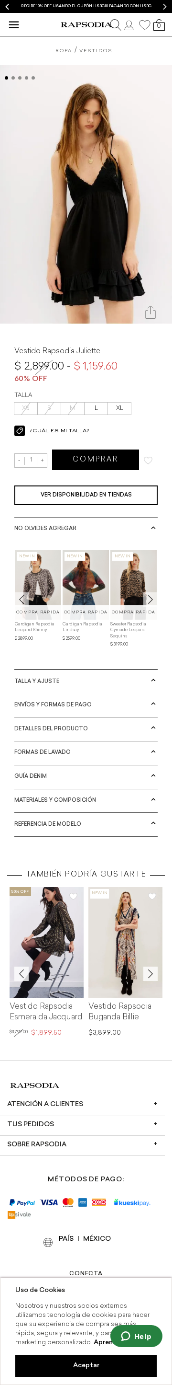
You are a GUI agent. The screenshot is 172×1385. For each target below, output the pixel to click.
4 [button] (26, 78)
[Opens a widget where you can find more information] (136, 1337)
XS (26, 408)
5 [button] (33, 78)
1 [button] (6, 78)
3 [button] (20, 78)
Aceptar (86, 1365)
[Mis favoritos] (144, 25)
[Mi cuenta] (130, 24)
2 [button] (13, 78)
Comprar (95, 459)
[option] (86, 6)
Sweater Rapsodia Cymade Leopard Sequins (128, 630)
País (66, 1239)
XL (119, 408)
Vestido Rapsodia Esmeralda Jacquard (46, 1012)
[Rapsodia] (86, 24)
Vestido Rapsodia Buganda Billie (119, 1012)
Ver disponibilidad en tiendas (86, 495)
